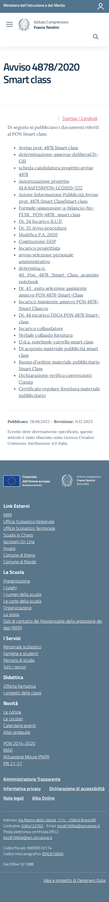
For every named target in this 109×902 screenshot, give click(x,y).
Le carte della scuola (22, 601)
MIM (7, 514)
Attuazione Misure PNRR (26, 756)
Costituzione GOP (37, 241)
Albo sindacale (16, 732)
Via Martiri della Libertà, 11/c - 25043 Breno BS (57, 820)
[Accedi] (101, 6)
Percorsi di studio (18, 660)
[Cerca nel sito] (95, 37)
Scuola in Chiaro (18, 534)
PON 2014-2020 (19, 743)
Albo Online (43, 798)
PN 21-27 (12, 763)
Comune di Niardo (19, 561)
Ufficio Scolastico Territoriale (29, 528)
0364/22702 (32, 826)
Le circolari (13, 718)
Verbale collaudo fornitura (46, 335)
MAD (8, 750)
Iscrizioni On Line (19, 541)
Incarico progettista (39, 248)
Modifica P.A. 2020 (38, 234)
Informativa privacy (22, 788)
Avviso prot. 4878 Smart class (48, 147)
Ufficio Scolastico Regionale (28, 521)
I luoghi (10, 587)
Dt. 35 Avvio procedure (43, 228)
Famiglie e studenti (20, 653)
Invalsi (9, 548)
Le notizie (12, 712)
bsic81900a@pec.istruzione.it (27, 837)
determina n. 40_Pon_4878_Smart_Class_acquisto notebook (59, 274)
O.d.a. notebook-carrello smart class (56, 342)
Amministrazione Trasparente (31, 779)
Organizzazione (17, 607)
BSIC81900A (52, 854)
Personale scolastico (22, 646)
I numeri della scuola (22, 594)
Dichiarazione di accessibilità (77, 788)
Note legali (13, 798)
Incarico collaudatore (41, 328)
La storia (11, 614)
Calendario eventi (19, 725)
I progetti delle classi (22, 692)
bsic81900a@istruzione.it (78, 826)
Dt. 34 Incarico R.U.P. (41, 221)
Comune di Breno (19, 555)
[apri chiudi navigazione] (9, 24)
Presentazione (16, 581)
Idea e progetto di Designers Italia (75, 880)
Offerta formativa (19, 686)
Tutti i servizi (14, 666)
